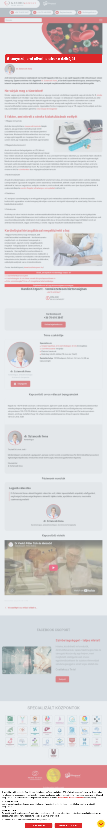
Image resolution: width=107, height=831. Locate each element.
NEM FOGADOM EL (68, 825)
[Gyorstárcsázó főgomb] (101, 823)
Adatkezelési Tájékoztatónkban (71, 798)
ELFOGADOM (39, 825)
